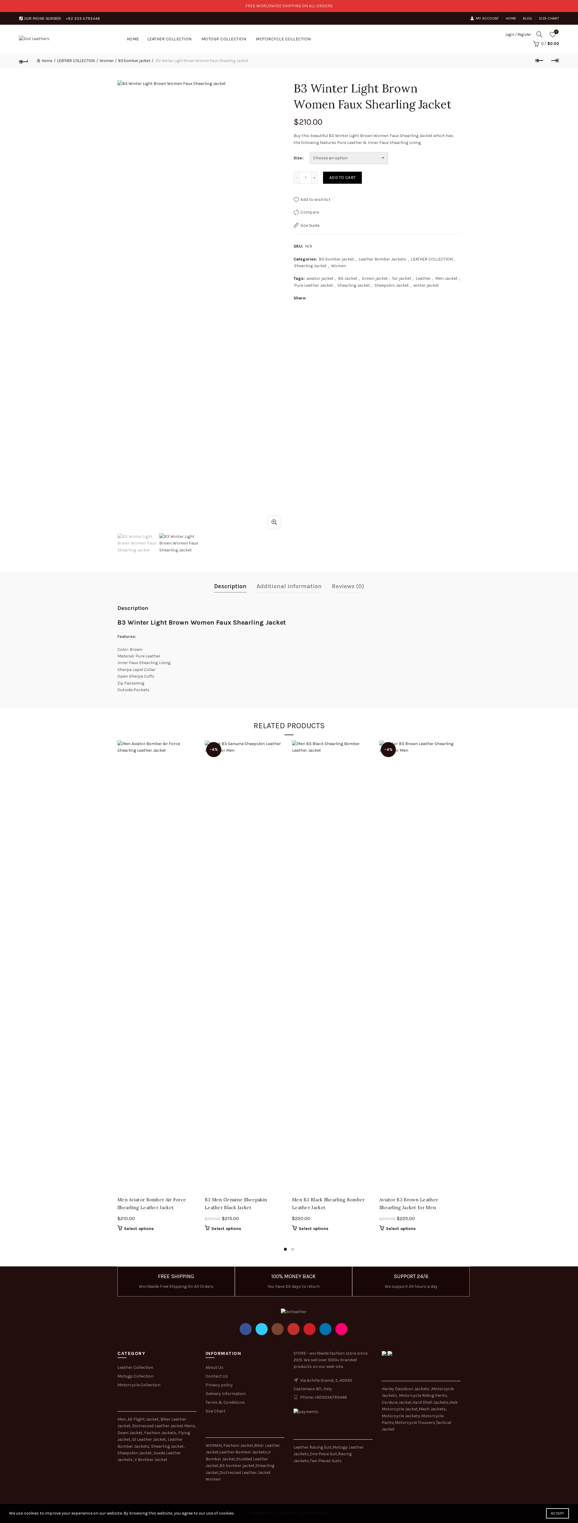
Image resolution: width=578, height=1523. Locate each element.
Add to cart (342, 177)
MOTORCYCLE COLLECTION (283, 39)
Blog (527, 18)
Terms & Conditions (225, 1402)
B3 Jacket (347, 278)
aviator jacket (320, 278)
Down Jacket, (130, 1432)
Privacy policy (219, 1384)
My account (487, 18)
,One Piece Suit (323, 1453)
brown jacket (375, 278)
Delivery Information (226, 1393)
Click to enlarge (274, 522)
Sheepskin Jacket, (135, 1453)
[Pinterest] (309, 1329)
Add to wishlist (315, 199)
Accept (557, 1513)
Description (230, 586)
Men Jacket (446, 278)
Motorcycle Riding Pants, (423, 1395)
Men (121, 1419)
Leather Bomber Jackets (382, 259)
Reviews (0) (348, 586)
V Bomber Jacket (151, 1459)
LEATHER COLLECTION (169, 39)
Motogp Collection (135, 1376)
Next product (554, 61)
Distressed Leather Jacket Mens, (164, 1425)
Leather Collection (135, 1367)
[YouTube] (293, 1329)
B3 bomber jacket (134, 60)
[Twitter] (262, 1329)
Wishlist (556, 31)
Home (511, 18)
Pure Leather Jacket (313, 285)
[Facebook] (246, 1329)
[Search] (539, 34)
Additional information (289, 586)
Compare (309, 212)
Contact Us (217, 1376)
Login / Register (518, 34)
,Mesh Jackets (432, 1409)
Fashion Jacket (238, 1445)
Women (106, 60)
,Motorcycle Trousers (414, 1422)
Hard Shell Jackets (430, 1402)
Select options (139, 1228)
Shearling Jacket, (168, 1446)
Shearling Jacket (310, 265)
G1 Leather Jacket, (149, 1439)
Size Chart (549, 18)
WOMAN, (214, 1445)
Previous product (539, 61)
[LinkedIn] (325, 1329)
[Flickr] (341, 1329)
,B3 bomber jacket (237, 1465)
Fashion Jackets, (160, 1432)
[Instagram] (278, 1329)
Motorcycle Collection (138, 1384)
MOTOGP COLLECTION (224, 39)
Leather (423, 278)
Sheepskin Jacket (391, 285)
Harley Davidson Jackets (406, 1388)
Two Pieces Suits (326, 1460)
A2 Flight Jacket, (144, 1419)
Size (298, 158)
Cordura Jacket (397, 1402)
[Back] (23, 61)
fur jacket (401, 278)
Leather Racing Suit (312, 1447)
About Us (214, 1367)
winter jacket (426, 285)
